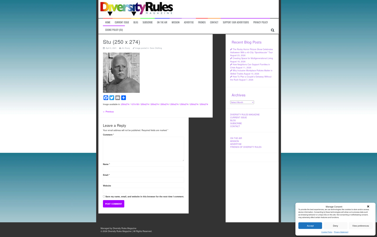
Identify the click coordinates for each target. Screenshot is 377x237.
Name (106, 164)
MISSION (234, 141)
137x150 (135, 104)
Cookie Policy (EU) (114, 30)
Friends (202, 22)
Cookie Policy (326, 232)
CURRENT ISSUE (238, 117)
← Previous (108, 111)
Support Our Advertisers (236, 22)
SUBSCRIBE (236, 123)
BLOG (233, 120)
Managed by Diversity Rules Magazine (118, 228)
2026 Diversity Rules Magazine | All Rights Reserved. (127, 231)
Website (107, 185)
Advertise (189, 22)
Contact (214, 22)
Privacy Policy (260, 22)
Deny (335, 225)
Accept (310, 225)
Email (106, 174)
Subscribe (148, 22)
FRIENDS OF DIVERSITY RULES (245, 146)
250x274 (125, 104)
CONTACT (235, 126)
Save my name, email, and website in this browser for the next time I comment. (144, 196)
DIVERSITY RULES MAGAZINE (245, 114)
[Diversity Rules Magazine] (137, 8)
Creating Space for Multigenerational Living (253, 58)
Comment (108, 134)
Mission (176, 22)
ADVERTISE (236, 144)
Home (107, 22)
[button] (368, 206)
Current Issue (122, 22)
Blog (135, 22)
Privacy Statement (341, 232)
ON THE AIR (236, 138)
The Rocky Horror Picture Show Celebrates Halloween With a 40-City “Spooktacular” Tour (251, 51)
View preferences (360, 225)
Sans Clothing (156, 48)
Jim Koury (125, 48)
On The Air (162, 22)
